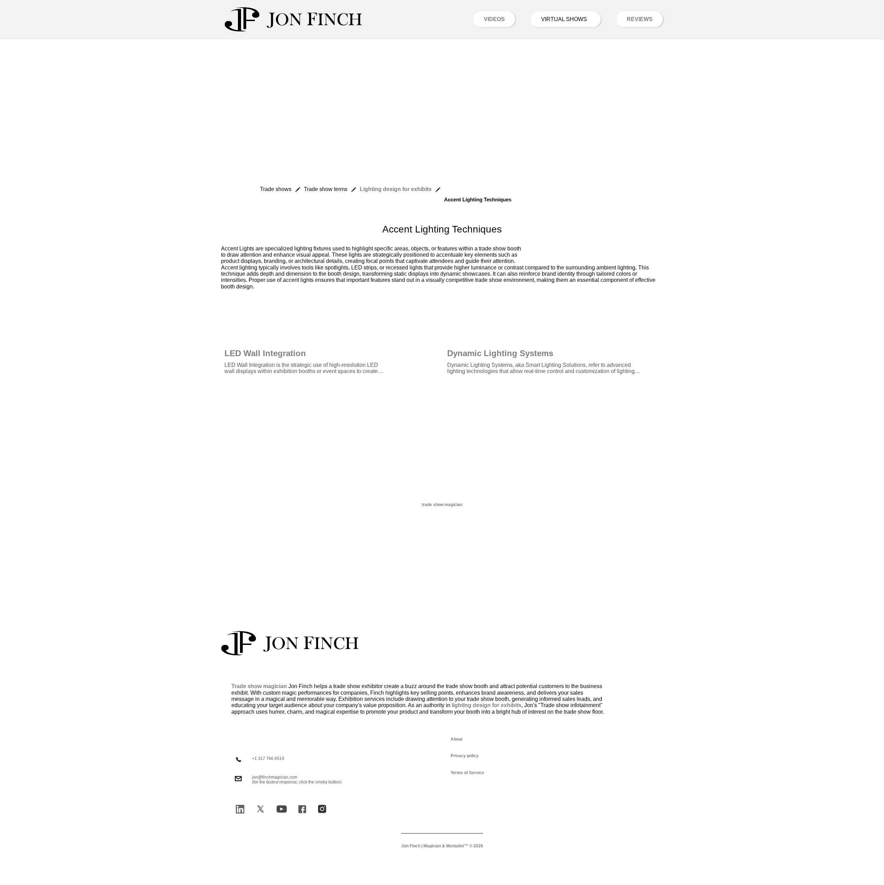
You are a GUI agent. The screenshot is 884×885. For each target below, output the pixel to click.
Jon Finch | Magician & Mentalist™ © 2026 (442, 846)
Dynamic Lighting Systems (500, 353)
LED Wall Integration (265, 353)
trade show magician (442, 504)
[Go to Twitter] (260, 809)
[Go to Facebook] (302, 809)
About (456, 739)
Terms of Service (467, 772)
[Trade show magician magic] (290, 643)
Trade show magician (259, 686)
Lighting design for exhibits (396, 189)
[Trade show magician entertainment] (293, 19)
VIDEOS (494, 19)
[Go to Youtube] (281, 809)
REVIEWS (640, 19)
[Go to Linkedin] (240, 809)
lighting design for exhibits (486, 705)
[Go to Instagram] (322, 809)
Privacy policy (465, 755)
